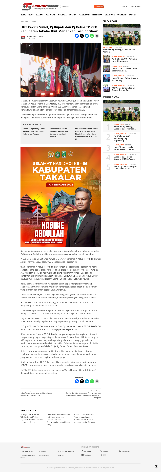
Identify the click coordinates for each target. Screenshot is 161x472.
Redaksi (42, 451)
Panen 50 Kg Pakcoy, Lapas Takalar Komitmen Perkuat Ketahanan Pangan (34, 131)
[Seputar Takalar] (40, 6)
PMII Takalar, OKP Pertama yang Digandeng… (124, 60)
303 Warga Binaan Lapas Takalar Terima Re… (123, 89)
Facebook (88, 451)
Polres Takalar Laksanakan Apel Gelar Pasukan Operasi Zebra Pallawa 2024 (37, 393)
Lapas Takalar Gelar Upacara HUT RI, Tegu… (125, 79)
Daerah (105, 47)
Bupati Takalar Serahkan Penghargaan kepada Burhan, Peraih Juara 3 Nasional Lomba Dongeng (84, 418)
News (111, 47)
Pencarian (99, 7)
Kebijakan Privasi (66, 451)
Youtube (87, 455)
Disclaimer (44, 455)
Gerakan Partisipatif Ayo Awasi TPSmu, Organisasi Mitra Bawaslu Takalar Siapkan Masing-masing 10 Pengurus (83, 394)
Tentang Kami (27, 451)
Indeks (61, 455)
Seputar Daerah (111, 97)
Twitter (105, 451)
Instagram (126, 451)
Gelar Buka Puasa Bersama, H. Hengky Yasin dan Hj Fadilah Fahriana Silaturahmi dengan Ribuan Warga (58, 419)
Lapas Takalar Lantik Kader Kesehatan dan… (124, 69)
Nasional (121, 56)
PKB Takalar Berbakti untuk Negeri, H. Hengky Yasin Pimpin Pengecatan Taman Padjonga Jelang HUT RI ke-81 (86, 133)
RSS (104, 455)
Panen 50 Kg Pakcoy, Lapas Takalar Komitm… (119, 50)
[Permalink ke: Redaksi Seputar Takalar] (23, 37)
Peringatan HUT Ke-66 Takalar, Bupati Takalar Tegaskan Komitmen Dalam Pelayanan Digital (32, 418)
